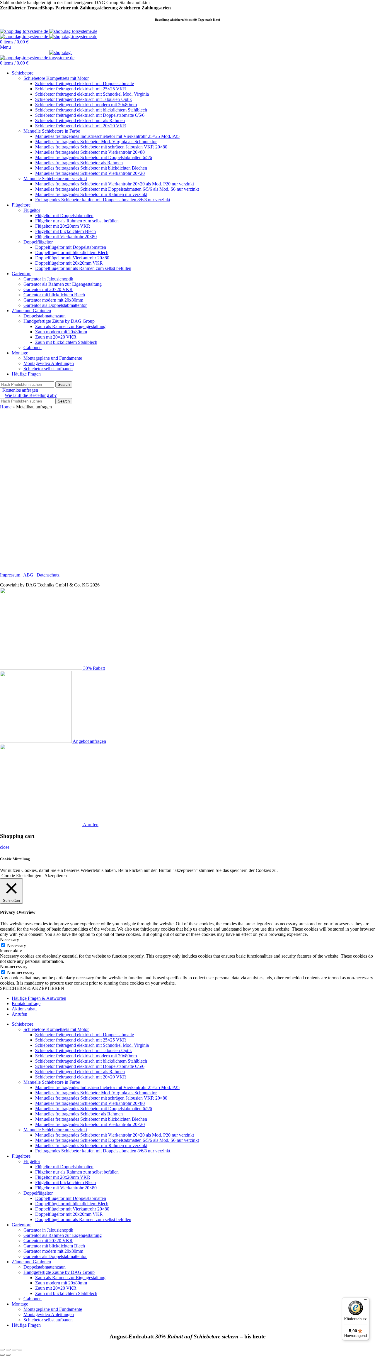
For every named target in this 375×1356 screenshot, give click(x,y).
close (4, 847)
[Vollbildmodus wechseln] (14, 1349)
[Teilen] (8, 1349)
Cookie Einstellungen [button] (21, 875)
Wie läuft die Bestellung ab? (31, 395)
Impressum (10, 574)
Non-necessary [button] (14, 966)
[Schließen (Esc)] (2, 1349)
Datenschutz (48, 574)
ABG (28, 574)
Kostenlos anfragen (20, 390)
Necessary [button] (9, 939)
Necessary (16, 945)
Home (5, 406)
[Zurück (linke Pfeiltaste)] (2, 1355)
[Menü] (365, 1300)
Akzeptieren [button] (55, 875)
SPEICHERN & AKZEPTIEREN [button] (32, 988)
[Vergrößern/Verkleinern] (20, 1349)
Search (64, 384)
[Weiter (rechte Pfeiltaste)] (8, 1355)
